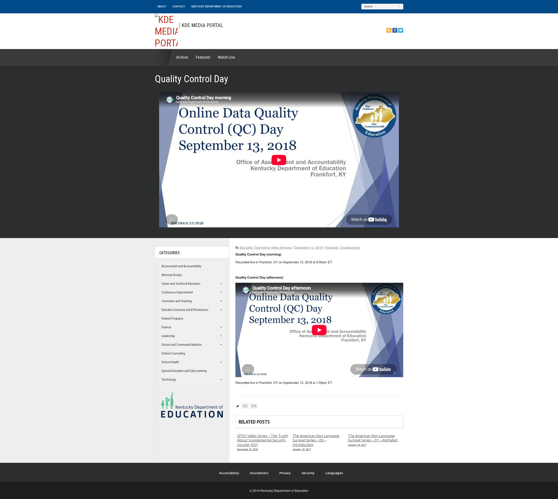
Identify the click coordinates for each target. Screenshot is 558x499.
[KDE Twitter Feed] (400, 30)
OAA (254, 405)
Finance (166, 327)
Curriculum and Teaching (177, 301)
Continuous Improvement (177, 292)
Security (308, 473)
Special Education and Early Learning (184, 371)
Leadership (168, 336)
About (161, 6)
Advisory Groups (172, 275)
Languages (334, 473)
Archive (182, 57)
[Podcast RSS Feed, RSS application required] (388, 30)
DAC (245, 405)
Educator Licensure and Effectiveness (185, 310)
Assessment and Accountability (181, 266)
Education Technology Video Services (266, 247)
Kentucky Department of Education (216, 6)
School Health (170, 362)
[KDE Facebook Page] (394, 30)
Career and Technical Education (181, 283)
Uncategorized (350, 247)
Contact (179, 6)
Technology (169, 379)
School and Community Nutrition (182, 344)
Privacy (285, 473)
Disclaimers (259, 473)
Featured (203, 57)
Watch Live (226, 57)
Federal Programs (172, 318)
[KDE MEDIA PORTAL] (166, 30)
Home (163, 57)
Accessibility (229, 473)
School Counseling (173, 353)
